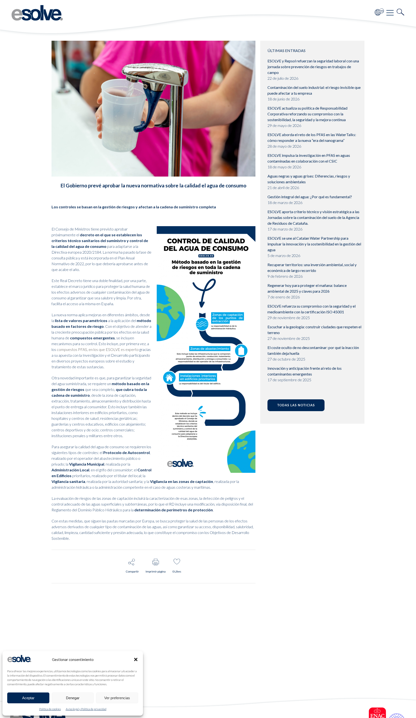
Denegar (72, 698)
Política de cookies (50, 709)
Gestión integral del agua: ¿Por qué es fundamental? (309, 196)
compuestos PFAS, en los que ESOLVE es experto (98, 349)
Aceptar (28, 698)
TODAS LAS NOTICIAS (296, 405)
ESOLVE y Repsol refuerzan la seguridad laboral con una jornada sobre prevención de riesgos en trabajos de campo (313, 67)
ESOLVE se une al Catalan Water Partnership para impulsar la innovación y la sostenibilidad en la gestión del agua (314, 244)
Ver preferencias (117, 698)
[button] (135, 659)
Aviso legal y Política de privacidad (86, 709)
